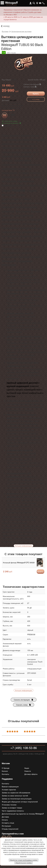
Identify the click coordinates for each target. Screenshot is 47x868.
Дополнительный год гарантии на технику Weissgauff (23, 813)
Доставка (5, 817)
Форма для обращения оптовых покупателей (20, 801)
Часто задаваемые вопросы (13, 810)
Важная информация (10, 786)
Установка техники (9, 804)
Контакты (5, 774)
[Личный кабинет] (30, 3)
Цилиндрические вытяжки (21, 31)
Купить (36, 93)
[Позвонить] (43, 3)
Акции (26, 768)
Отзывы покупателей (10, 829)
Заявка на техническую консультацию (17, 798)
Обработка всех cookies (23, 863)
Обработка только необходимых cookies (23, 860)
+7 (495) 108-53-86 (23, 747)
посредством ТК (8, 110)
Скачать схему (29, 86)
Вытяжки (5, 31)
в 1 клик (35, 99)
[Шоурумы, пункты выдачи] (37, 3)
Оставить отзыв (8, 823)
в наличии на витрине (11, 123)
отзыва (11, 52)
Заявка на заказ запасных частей (15, 795)
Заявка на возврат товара (12, 807)
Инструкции (6, 826)
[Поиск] (33, 3)
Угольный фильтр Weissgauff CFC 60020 (19, 562)
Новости (27, 771)
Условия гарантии (9, 789)
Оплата (5, 820)
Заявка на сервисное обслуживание (16, 792)
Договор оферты (30, 774)
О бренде (5, 768)
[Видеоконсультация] (40, 3)
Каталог (5, 771)
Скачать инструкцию (32, 84)
